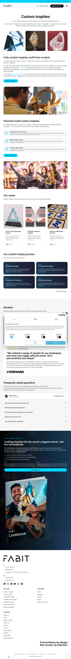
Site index (47, 1)
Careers (59, 1)
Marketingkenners (38, 656)
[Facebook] (11, 584)
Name (5, 462)
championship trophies (16, 74)
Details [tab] (35, 319)
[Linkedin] (4, 584)
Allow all (56, 342)
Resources (65, 1)
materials (22, 67)
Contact (41, 1)
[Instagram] (8, 584)
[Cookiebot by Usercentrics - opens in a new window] (60, 315)
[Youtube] (15, 584)
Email (37, 462)
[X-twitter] (18, 584)
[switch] (28, 337)
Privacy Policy (42, 654)
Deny (35, 342)
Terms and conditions (51, 654)
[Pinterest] (22, 584)
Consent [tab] (15, 319)
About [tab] (56, 319)
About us (53, 1)
